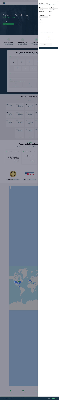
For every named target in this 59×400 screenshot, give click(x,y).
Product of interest (42, 15)
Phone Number (41, 11)
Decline (49, 398)
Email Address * (51, 7)
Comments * (41, 22)
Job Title (50, 15)
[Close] (57, 1)
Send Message (49, 48)
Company (50, 11)
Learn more (10, 398)
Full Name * (41, 7)
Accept (53, 398)
